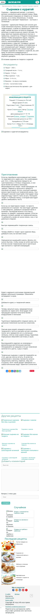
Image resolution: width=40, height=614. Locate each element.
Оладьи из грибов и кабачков (20, 530)
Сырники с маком (27, 429)
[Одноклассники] (9, 371)
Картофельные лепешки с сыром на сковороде (22, 577)
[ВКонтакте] (7, 371)
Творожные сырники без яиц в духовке (10, 430)
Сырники (30, 116)
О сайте (7, 594)
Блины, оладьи (20, 116)
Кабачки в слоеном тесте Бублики (22, 565)
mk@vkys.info (9, 598)
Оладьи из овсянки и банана (21, 520)
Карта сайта (9, 600)
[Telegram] (20, 371)
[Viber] (15, 371)
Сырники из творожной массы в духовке (22, 555)
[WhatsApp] (17, 371)
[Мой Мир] (12, 371)
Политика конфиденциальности (15, 606)
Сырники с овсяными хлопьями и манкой (28, 458)
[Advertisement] (20, 153)
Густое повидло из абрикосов (21, 543)
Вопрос (8, 494)
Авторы (17, 594)
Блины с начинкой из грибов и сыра (21, 512)
